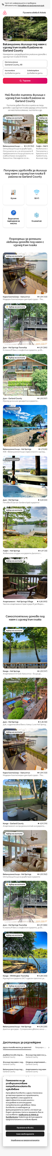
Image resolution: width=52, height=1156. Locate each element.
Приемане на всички (25, 1128)
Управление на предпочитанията (25, 1140)
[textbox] (14, 73)
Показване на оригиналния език (31, 5)
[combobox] (25, 64)
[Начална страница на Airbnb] (5, 12)
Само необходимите (25, 1134)
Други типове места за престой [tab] (17, 1047)
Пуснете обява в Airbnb (34, 12)
